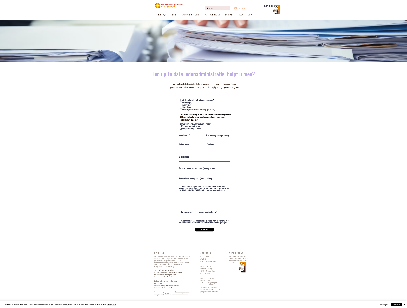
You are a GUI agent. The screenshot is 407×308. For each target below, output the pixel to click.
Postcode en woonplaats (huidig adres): (195, 178)
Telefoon (210, 144)
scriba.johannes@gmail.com (169, 285)
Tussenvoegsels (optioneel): (217, 135)
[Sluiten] (404, 304)
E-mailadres (184, 156)
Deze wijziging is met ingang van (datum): (198, 212)
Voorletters (184, 135)
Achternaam (184, 144)
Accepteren (396, 305)
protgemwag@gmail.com (189, 119)
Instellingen (384, 305)
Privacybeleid (111, 305)
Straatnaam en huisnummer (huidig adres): (197, 168)
